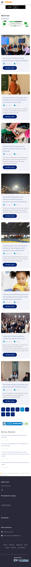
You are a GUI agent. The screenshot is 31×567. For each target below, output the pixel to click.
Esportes (18, 253)
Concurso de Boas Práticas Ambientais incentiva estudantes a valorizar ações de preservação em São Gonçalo (15, 454)
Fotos (26, 545)
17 (12, 414)
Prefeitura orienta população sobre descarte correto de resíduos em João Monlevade (14, 148)
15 (3, 414)
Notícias (11, 545)
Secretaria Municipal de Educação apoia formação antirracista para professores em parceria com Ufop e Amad (15, 100)
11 (12, 409)
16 (8, 414)
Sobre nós (19, 545)
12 (17, 409)
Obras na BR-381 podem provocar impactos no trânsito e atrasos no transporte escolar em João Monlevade (15, 199)
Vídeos (7, 547)
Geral (17, 63)
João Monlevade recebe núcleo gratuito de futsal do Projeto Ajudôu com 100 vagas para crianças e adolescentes (15, 248)
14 (27, 409)
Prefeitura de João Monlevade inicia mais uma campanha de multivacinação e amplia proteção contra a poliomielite (15, 297)
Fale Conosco (22, 547)
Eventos (13, 547)
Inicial (5, 545)
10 (8, 409)
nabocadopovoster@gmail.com (12, 535)
